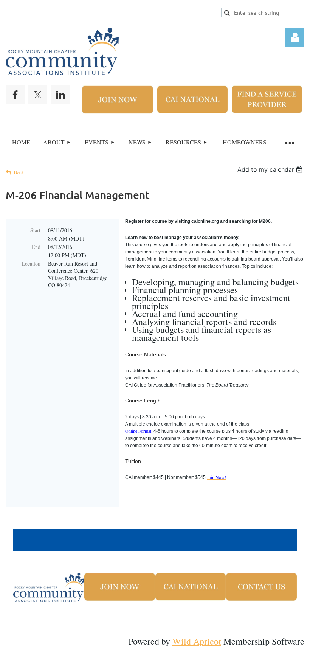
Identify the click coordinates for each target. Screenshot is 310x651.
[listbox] (270, 169)
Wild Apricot (196, 641)
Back (19, 172)
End (36, 246)
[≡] (289, 142)
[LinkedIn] (60, 94)
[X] (37, 94)
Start (35, 230)
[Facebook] (15, 94)
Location (31, 263)
